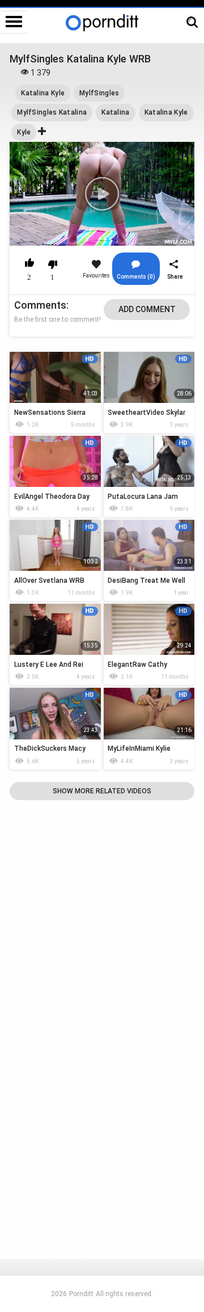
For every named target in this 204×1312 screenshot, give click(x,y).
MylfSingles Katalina (52, 112)
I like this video (30, 264)
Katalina (115, 112)
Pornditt (81, 1294)
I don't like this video (52, 264)
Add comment (147, 309)
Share (175, 277)
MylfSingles (99, 93)
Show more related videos (102, 791)
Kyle (24, 132)
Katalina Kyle (43, 93)
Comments (40, 305)
